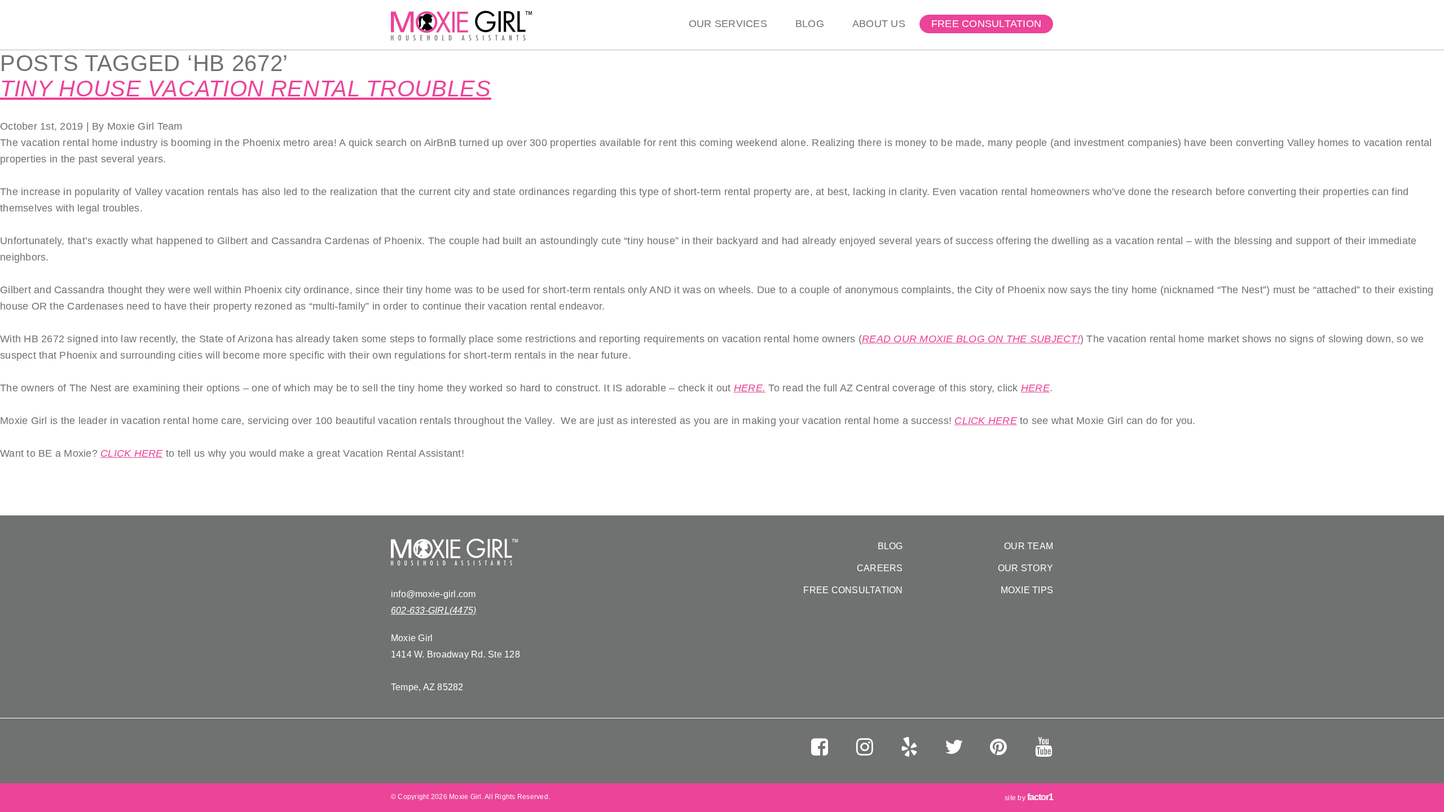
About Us (878, 23)
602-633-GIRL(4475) (434, 610)
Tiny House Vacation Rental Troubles (245, 88)
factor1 (1040, 797)
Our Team (1028, 546)
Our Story (1025, 568)
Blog (809, 23)
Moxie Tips (1027, 590)
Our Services (728, 23)
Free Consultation (986, 23)
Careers (880, 568)
